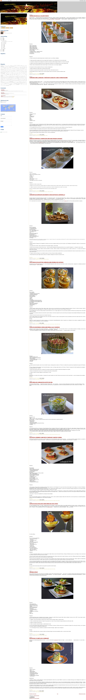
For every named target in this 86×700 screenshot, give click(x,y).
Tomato (59, 500)
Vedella (13, 84)
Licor (15, 75)
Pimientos (13, 80)
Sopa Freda (52, 434)
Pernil (48, 500)
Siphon (17, 82)
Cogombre (2, 70)
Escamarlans (17, 71)
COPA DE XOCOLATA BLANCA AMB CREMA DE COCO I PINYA (43, 503)
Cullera (9, 71)
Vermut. (15, 84)
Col (3, 70)
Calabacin (38, 434)
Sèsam (11, 82)
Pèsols (7, 80)
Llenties (24, 75)
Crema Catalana (21, 70)
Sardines (7, 82)
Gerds (26, 73)
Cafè (26, 67)
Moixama (24, 77)
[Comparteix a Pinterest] (43, 73)
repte (40, 142)
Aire (4, 65)
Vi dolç (21, 84)
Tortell (3, 84)
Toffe (13, 83)
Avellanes (7, 66)
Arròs (4, 66)
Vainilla (8, 84)
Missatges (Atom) (36, 695)
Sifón (13, 82)
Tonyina (24, 83)
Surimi (1, 83)
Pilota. (10, 80)
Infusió (4, 75)
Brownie (18, 67)
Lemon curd (13, 75)
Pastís (40, 691)
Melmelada (10, 77)
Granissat (19, 74)
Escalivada (14, 71)
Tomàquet (44, 135)
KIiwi (10, 75)
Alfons (33, 73)
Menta (17, 77)
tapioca (3, 83)
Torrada (46, 135)
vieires (26, 84)
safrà (1, 82)
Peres (4, 80)
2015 (2, 37)
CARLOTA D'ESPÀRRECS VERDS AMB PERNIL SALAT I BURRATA (44, 327)
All (13, 65)
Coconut (21, 69)
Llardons (22, 75)
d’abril (3, 47)
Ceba (39, 135)
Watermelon (2, 85)
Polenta (21, 80)
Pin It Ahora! (30, 72)
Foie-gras (25, 72)
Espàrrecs (2, 72)
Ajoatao (6, 65)
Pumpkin (20, 81)
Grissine (21, 74)
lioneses (20, 75)
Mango (22, 76)
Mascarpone (2, 77)
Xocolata (7, 85)
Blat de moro (25, 66)
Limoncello (17, 75)
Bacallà (38, 74)
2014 (2, 38)
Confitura (7, 70)
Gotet (43, 191)
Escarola (20, 71)
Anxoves (26, 65)
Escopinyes (23, 71)
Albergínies (11, 65)
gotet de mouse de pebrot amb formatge (9, 96)
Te (9, 83)
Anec (23, 65)
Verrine (52, 191)
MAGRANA (16, 76)
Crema (41, 191)
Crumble (6, 71)
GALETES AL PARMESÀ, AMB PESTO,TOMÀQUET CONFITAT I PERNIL (45, 437)
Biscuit (38, 500)
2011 (2, 49)
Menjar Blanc (15, 77)
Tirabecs (11, 83)
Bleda (1, 67)
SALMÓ (42, 74)
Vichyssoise (23, 84)
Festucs (12, 72)
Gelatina (24, 73)
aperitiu (36, 74)
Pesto (50, 500)
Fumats (40, 74)
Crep (1, 71)
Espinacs (5, 72)
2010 (2, 50)
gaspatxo (20, 73)
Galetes (47, 500)
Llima (26, 75)
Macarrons (8, 76)
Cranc (15, 70)
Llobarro (4, 76)
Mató (4, 77)
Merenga (20, 77)
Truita (4, 84)
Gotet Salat (45, 191)
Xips (5, 85)
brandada (13, 67)
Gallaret (15, 73)
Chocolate (2, 69)
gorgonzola (5, 74)
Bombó (5, 67)
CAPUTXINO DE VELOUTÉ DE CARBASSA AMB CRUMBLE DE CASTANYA (46, 262)
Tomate (57, 500)
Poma (2, 81)
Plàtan (19, 80)
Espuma (8, 72)
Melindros (8, 77)
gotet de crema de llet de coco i (9, 93)
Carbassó (41, 434)
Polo (24, 80)
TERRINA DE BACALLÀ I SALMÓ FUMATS (39, 15)
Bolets (38, 135)
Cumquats (11, 71)
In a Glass (48, 191)
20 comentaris (37, 73)
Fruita (8, 73)
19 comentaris (37, 190)
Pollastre (23, 80)
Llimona (2, 76)
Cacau (24, 67)
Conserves (9, 70)
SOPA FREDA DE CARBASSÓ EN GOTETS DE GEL (41, 382)
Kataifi (9, 75)
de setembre (3, 43)
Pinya (15, 80)
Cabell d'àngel (21, 67)
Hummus (24, 74)
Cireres (10, 69)
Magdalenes (13, 76)
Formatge (42, 135)
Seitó (9, 82)
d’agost (3, 44)
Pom (26, 80)
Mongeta (26, 77)
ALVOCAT (15, 65)
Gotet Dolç (11, 74)
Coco (19, 69)
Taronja (5, 83)
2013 (2, 39)
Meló (12, 77)
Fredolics (6, 73)
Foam (23, 72)
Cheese (40, 500)
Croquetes (3, 71)
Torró (1, 84)
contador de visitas (3, 102)
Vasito (50, 191)
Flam (21, 72)
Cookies (42, 500)
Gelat (22, 73)
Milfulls (21, 77)
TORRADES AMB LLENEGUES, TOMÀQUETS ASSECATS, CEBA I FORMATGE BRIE (48, 77)
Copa (14, 70)
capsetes (6, 90)
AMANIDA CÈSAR (33, 572)
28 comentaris (37, 433)
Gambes (17, 73)
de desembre (3, 40)
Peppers (2, 80)
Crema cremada (25, 70)
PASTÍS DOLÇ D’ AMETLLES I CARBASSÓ (39, 638)
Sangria (5, 82)
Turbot (6, 84)
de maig (3, 46)
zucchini (59, 434)
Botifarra (10, 67)
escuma (26, 71)
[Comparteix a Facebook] (42, 73)
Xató (4, 85)
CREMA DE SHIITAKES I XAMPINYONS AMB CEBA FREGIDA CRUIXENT (45, 138)
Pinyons (52, 500)
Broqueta (16, 67)
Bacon (16, 66)
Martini (26, 76)
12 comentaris (37, 690)
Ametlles (36, 691)
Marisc (24, 76)
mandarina (20, 76)
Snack (19, 82)
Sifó (12, 82)
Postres (42, 691)
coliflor (5, 70)
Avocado (10, 66)
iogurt (6, 75)
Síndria (15, 82)
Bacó (14, 66)
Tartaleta (8, 83)
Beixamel (21, 66)
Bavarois (18, 66)
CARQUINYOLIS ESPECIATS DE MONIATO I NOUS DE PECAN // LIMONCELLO (47, 194)
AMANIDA (18, 65)
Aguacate (2, 65)
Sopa (21, 82)
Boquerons (7, 67)
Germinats (2, 74)
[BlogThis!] (40, 73)
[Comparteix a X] (41, 73)
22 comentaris (37, 499)
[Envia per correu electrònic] (39, 73)
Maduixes (10, 76)
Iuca (7, 75)
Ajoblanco (8, 65)
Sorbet (26, 82)
